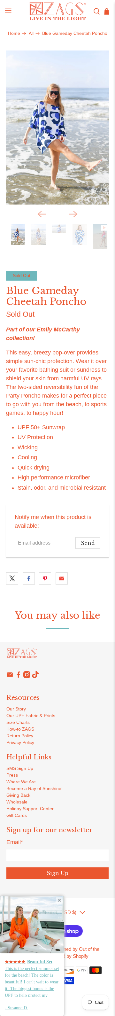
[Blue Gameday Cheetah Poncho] (57, 127)
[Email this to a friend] (62, 578)
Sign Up (57, 873)
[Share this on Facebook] (29, 578)
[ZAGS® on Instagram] (26, 676)
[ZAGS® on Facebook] (18, 676)
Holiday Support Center (30, 808)
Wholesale (16, 801)
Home (14, 33)
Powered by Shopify (67, 956)
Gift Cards (16, 815)
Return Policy (19, 735)
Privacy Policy (20, 742)
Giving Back (18, 795)
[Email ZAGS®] (9, 676)
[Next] (73, 214)
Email (14, 842)
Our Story (16, 708)
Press (12, 775)
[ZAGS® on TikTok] (35, 676)
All (31, 33)
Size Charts (18, 722)
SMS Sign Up (19, 768)
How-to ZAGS (20, 729)
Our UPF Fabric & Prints (30, 715)
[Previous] (42, 214)
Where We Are (21, 781)
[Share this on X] (12, 578)
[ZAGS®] (57, 11)
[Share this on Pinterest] (45, 578)
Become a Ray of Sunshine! (34, 788)
